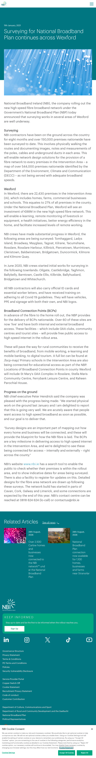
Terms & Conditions (11, 659)
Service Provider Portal (13, 679)
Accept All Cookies (67, 753)
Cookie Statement (11, 687)
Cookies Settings (8, 752)
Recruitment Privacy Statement (17, 691)
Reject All (84, 753)
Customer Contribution (13, 699)
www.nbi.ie (31, 464)
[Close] (92, 729)
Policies (6, 667)
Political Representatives (14, 719)
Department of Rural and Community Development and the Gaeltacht (35, 711)
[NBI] (4, 4)
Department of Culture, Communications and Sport (27, 707)
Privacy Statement (11, 655)
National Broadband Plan (14, 715)
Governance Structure (13, 651)
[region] (48, 741)
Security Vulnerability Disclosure (17, 671)
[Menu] (91, 4)
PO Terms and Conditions (14, 663)
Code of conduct (10, 695)
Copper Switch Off (11, 683)
